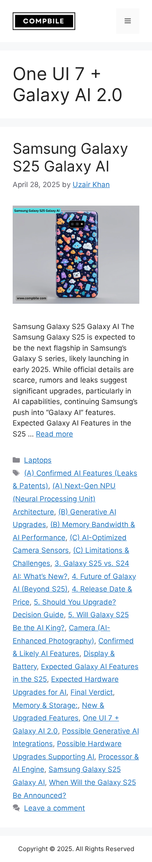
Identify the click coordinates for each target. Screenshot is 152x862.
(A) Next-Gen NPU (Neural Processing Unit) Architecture (64, 499)
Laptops (38, 460)
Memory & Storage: (45, 705)
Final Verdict (92, 692)
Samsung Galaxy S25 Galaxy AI (70, 157)
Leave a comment (54, 808)
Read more (54, 434)
